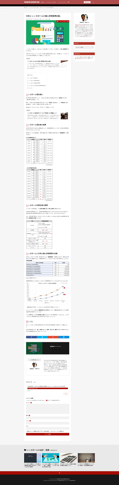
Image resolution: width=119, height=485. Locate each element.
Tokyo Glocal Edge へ (62, 2)
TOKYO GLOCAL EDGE (48, 360)
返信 (66, 393)
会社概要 (42, 2)
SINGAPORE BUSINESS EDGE (31, 2)
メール (28, 420)
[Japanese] (69, 2)
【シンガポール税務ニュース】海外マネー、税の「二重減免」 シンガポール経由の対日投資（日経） (50, 465)
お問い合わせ (87, 2)
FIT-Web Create (61, 480)
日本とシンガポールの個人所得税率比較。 (47, 7)
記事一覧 (54, 2)
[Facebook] (31, 337)
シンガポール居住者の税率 (33, 80)
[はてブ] (63, 337)
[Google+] (53, 337)
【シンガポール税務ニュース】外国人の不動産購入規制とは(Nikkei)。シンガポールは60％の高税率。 (32, 465)
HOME (26, 7)
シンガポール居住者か (33, 78)
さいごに (30, 88)
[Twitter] (42, 337)
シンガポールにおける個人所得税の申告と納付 (39, 61)
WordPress (72, 480)
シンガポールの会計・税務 (33, 7)
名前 (28, 415)
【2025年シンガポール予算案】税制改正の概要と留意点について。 (68, 464)
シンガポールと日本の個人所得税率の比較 (36, 85)
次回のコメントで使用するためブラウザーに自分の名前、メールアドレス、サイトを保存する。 (45, 431)
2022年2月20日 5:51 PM (32, 388)
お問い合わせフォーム (81, 58)
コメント (28, 402)
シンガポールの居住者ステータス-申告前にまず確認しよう (42, 113)
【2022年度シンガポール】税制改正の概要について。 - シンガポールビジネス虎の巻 (46, 386)
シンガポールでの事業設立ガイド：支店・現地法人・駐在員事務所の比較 (86, 464)
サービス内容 (48, 2)
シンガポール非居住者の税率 (34, 83)
